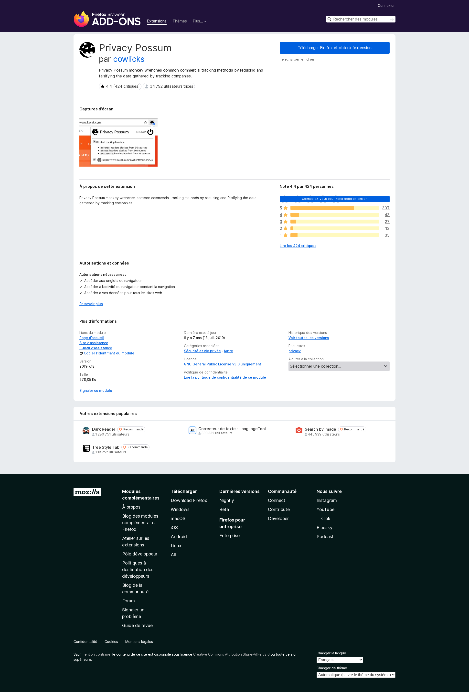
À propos (131, 507)
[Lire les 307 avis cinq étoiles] (334, 208)
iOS (174, 527)
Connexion (386, 5)
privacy (294, 351)
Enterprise (229, 535)
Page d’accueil (91, 338)
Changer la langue (331, 653)
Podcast (325, 536)
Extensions (157, 21)
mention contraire (96, 654)
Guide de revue (137, 625)
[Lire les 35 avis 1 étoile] (334, 235)
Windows (180, 509)
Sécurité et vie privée (202, 351)
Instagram (327, 500)
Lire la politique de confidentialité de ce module (225, 377)
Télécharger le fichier (297, 59)
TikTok (323, 518)
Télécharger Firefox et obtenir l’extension (335, 47)
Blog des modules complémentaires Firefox (140, 522)
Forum (128, 600)
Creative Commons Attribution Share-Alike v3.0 (231, 654)
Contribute (279, 509)
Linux (176, 545)
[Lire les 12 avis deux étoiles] (334, 228)
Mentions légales (139, 641)
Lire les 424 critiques (298, 246)
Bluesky (324, 527)
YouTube (325, 509)
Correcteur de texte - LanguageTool (232, 428)
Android (179, 536)
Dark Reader (103, 429)
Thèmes (179, 21)
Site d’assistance (93, 343)
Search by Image (320, 429)
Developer (278, 518)
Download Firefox (189, 500)
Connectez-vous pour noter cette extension (334, 199)
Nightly (226, 500)
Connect (276, 500)
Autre (228, 351)
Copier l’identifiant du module (109, 353)
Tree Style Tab (105, 447)
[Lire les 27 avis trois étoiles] (334, 222)
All (173, 554)
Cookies (111, 641)
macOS (178, 518)
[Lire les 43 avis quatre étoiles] (334, 215)
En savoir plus (91, 304)
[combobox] (360, 19)
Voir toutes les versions (308, 338)
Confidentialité (85, 641)
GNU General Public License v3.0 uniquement (222, 364)
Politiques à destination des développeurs (137, 569)
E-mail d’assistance (95, 348)
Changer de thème (332, 668)
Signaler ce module (95, 390)
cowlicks (129, 59)
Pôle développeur (139, 553)
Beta (224, 509)
